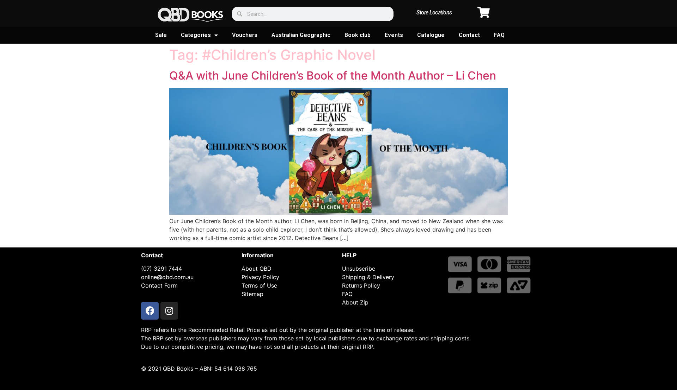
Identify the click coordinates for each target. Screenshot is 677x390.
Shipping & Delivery (368, 277)
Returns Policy (361, 285)
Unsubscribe (358, 268)
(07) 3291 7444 (161, 268)
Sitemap (252, 293)
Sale (161, 35)
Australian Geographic (301, 35)
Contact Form (159, 285)
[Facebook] (150, 311)
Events (394, 35)
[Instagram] (169, 311)
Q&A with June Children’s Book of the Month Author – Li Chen (332, 75)
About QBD (257, 268)
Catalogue (431, 35)
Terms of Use (259, 285)
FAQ (499, 35)
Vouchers (244, 35)
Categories (196, 35)
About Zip (355, 302)
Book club (357, 35)
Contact (469, 35)
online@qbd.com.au (167, 277)
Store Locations (434, 12)
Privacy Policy (260, 277)
